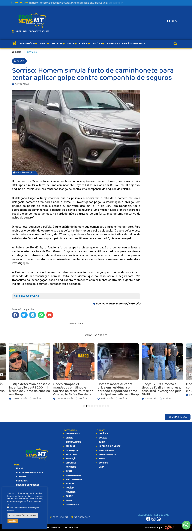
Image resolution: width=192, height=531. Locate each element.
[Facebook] (168, 21)
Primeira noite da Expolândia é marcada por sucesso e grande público (68, 3)
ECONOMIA (71, 454)
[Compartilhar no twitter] (24, 315)
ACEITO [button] (12, 521)
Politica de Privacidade (29, 472)
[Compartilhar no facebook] (15, 315)
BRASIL (69, 438)
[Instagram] (172, 21)
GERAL (69, 471)
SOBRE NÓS (22, 481)
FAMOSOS (71, 467)
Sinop (102, 459)
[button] (19, 61)
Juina (102, 442)
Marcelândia (106, 450)
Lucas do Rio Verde (109, 446)
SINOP (69, 500)
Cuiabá (103, 438)
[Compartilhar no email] (49, 315)
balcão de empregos (27, 485)
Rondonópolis (107, 454)
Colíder (103, 434)
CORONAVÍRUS (73, 442)
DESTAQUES (72, 450)
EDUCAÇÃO (71, 459)
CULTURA (70, 446)
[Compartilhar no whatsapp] (41, 315)
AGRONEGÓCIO (73, 434)
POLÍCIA (70, 488)
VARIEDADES (72, 504)
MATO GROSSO (73, 475)
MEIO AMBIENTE (74, 479)
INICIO (19, 468)
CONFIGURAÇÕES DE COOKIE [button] (22, 515)
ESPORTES (71, 463)
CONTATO (21, 477)
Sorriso (103, 463)
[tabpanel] (80, 372)
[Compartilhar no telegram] (32, 315)
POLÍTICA (70, 492)
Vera (101, 467)
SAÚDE (69, 496)
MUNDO (70, 484)
